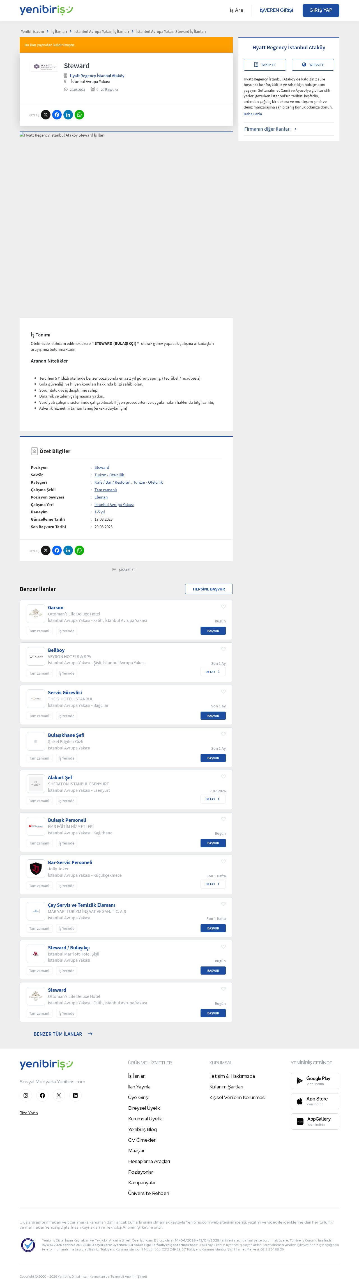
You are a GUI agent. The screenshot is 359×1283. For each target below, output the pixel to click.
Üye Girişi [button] (138, 1097)
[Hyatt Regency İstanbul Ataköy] (44, 67)
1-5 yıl (100, 511)
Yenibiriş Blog (142, 1129)
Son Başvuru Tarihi (48, 526)
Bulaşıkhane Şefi (66, 735)
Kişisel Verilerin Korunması (238, 1097)
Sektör (37, 474)
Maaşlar (136, 1150)
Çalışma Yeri (42, 504)
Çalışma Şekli (43, 489)
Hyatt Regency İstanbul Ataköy (97, 75)
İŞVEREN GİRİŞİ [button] (276, 10)
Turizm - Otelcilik (109, 474)
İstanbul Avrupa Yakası (114, 504)
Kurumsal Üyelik (145, 1118)
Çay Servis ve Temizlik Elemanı (81, 905)
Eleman (101, 497)
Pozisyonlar (140, 1172)
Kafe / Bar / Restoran (112, 482)
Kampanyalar (142, 1182)
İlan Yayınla (139, 1086)
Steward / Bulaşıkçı (69, 948)
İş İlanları (137, 1076)
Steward (102, 467)
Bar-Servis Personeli (70, 862)
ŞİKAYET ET (127, 569)
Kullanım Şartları (226, 1086)
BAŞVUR (213, 631)
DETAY (210, 672)
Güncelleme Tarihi (48, 519)
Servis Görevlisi (65, 692)
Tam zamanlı (106, 489)
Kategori (39, 482)
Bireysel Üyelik (144, 1108)
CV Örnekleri (142, 1140)
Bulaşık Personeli (67, 820)
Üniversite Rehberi (148, 1193)
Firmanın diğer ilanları (267, 129)
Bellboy (56, 650)
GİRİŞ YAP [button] (321, 10)
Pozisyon (39, 467)
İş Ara (236, 10)
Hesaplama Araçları (149, 1161)
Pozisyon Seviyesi (47, 497)
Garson (55, 607)
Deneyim (39, 511)
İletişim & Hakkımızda (232, 1076)
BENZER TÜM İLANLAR (58, 1034)
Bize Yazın (29, 1112)
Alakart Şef (60, 777)
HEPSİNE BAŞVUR (209, 589)
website (316, 64)
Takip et (268, 64)
